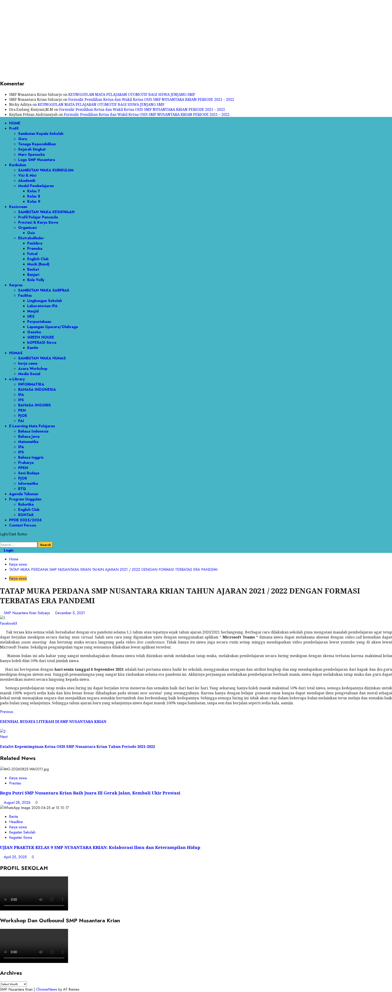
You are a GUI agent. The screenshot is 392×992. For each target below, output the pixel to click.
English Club (38, 259)
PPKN (23, 467)
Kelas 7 (33, 191)
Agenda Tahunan (23, 494)
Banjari (33, 274)
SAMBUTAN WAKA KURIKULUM (46, 170)
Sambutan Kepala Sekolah (40, 133)
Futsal (32, 253)
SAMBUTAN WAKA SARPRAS (43, 290)
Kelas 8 (33, 196)
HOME (14, 123)
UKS (30, 316)
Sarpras (16, 285)
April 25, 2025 (16, 857)
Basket (33, 269)
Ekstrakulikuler (31, 238)
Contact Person (22, 525)
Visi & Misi (27, 175)
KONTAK (26, 514)
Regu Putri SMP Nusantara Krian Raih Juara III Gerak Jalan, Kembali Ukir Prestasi (90, 793)
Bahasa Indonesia (33, 431)
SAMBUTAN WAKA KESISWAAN (46, 212)
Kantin (32, 347)
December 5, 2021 (70, 613)
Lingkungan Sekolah (44, 300)
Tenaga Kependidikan (37, 144)
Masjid (33, 311)
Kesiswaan (18, 206)
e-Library (17, 379)
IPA (21, 394)
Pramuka (34, 248)
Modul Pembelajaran (36, 185)
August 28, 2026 (18, 802)
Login (8, 550)
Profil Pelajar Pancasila (38, 217)
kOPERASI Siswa (41, 342)
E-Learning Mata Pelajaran (32, 426)
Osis (31, 232)
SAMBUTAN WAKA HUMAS (42, 358)
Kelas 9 (33, 201)
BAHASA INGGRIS (34, 405)
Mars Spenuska (31, 154)
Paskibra (34, 243)
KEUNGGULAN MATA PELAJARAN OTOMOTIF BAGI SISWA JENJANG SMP (131, 94)
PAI (21, 420)
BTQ (22, 488)
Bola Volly (35, 279)
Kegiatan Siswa (20, 837)
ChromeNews (46, 989)
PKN (22, 410)
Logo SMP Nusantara (36, 159)
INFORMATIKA (31, 384)
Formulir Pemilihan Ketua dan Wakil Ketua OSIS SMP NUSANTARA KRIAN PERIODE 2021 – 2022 (151, 99)
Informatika (28, 483)
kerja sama (27, 363)
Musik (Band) (38, 264)
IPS (21, 400)
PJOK (22, 415)
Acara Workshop (32, 368)
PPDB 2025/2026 (25, 520)
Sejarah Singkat (32, 149)
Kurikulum (17, 165)
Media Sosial (29, 373)
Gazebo (34, 332)
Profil (13, 128)
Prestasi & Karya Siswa (38, 222)
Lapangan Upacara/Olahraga (52, 326)
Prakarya (26, 462)
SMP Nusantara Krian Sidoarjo (27, 613)
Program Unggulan (25, 499)
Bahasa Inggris (31, 457)
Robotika (26, 504)
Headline (16, 821)
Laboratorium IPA (42, 306)
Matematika (28, 441)
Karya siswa (18, 578)
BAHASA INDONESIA (37, 389)
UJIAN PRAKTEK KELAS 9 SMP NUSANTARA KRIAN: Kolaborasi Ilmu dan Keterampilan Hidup (100, 847)
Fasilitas (25, 295)
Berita (13, 816)
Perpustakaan (39, 321)
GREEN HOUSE (40, 337)
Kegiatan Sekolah (22, 832)
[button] (1, 539)
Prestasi (15, 783)
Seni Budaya (28, 473)
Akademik (26, 180)
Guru (22, 138)
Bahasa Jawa (28, 436)
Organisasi (27, 227)
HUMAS (15, 353)
